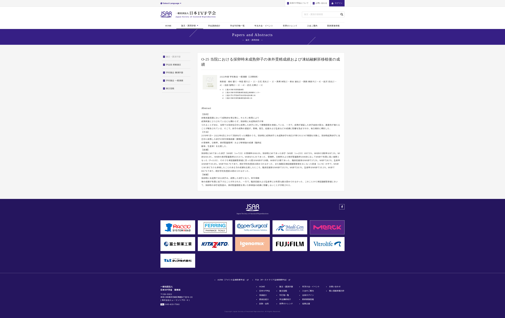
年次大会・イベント (311, 286)
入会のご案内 (308, 291)
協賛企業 (306, 304)
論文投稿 (283, 291)
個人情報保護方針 (337, 291)
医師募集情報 (308, 299)
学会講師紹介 (285, 299)
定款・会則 (264, 304)
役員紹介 (263, 295)
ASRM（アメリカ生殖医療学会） (232, 280)
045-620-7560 (172, 304)
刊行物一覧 (284, 295)
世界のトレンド (286, 304)
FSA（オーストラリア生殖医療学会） (271, 280)
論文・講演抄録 (286, 286)
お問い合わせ (335, 286)
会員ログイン (308, 295)
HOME (262, 286)
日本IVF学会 (264, 291)
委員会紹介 (264, 299)
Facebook (342, 206)
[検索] (341, 14)
